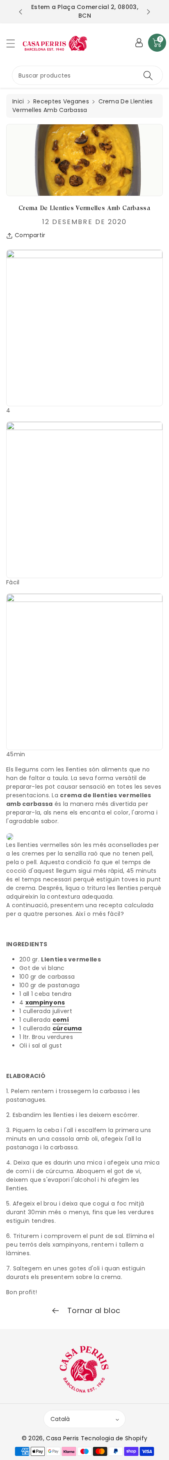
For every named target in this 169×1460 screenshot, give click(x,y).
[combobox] (87, 75)
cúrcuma (67, 1028)
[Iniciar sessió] (139, 43)
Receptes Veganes (61, 101)
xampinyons (45, 1002)
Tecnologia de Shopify (114, 1438)
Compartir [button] (30, 235)
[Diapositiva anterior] (20, 12)
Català (60, 1419)
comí (61, 1020)
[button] (14, 43)
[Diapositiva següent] (148, 12)
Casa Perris (62, 1438)
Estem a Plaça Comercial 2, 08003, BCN (84, 11)
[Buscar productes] (148, 75)
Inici (18, 101)
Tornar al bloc (93, 1310)
